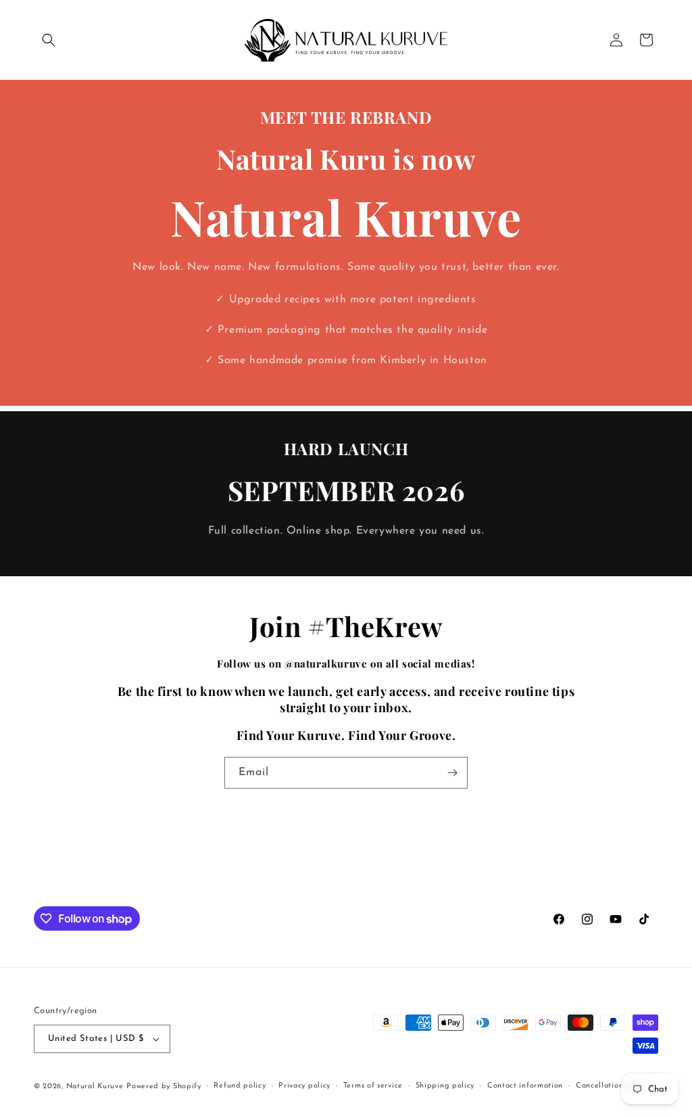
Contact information (525, 1086)
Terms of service (373, 1086)
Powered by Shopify (163, 1086)
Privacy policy (304, 1086)
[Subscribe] (452, 773)
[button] (49, 40)
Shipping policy (445, 1086)
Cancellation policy (612, 1086)
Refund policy (240, 1086)
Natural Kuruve (95, 1086)
